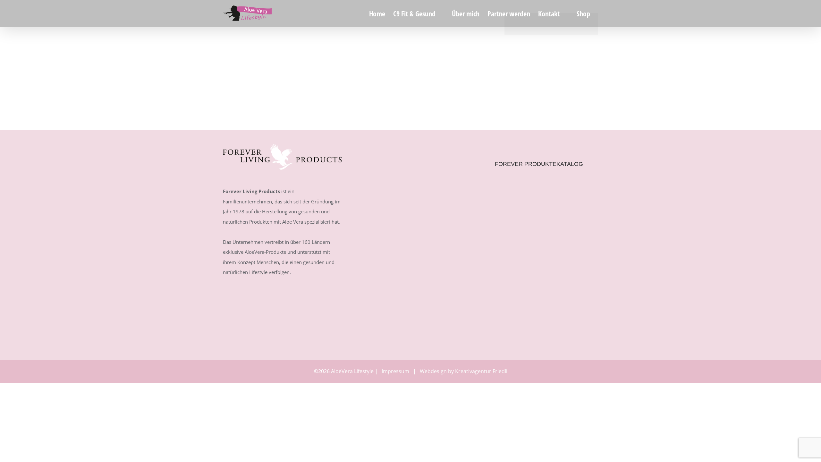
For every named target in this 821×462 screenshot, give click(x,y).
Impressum (395, 371)
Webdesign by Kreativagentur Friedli (463, 371)
